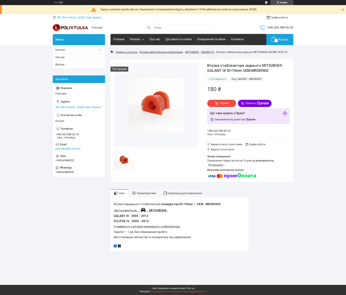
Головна (118, 39)
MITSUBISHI (192, 52)
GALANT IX (207, 52)
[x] (119, 246)
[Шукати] (148, 27)
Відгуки (60, 64)
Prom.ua (190, 288)
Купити (224, 103)
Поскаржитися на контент (164, 291)
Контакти (237, 39)
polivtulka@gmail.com (68, 148)
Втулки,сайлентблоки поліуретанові (161, 52)
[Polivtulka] (71, 27)
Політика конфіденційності (193, 291)
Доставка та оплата (178, 39)
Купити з (251, 103)
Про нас (154, 39)
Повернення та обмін (211, 39)
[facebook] (115, 246)
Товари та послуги (126, 52)
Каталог (135, 39)
